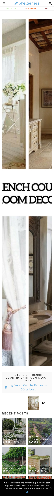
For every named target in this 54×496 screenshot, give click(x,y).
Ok (27, 492)
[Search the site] (50, 4)
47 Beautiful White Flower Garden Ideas (12, 439)
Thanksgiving (30, 8)
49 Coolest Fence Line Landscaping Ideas (14, 468)
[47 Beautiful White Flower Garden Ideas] (14, 431)
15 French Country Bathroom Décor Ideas (28, 387)
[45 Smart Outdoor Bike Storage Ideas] (40, 460)
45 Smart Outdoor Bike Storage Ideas (38, 468)
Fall (46, 8)
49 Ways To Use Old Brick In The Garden (39, 439)
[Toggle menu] (3, 4)
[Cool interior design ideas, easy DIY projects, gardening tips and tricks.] (27, 5)
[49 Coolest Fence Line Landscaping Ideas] (14, 460)
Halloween (11, 8)
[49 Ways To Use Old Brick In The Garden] (40, 431)
